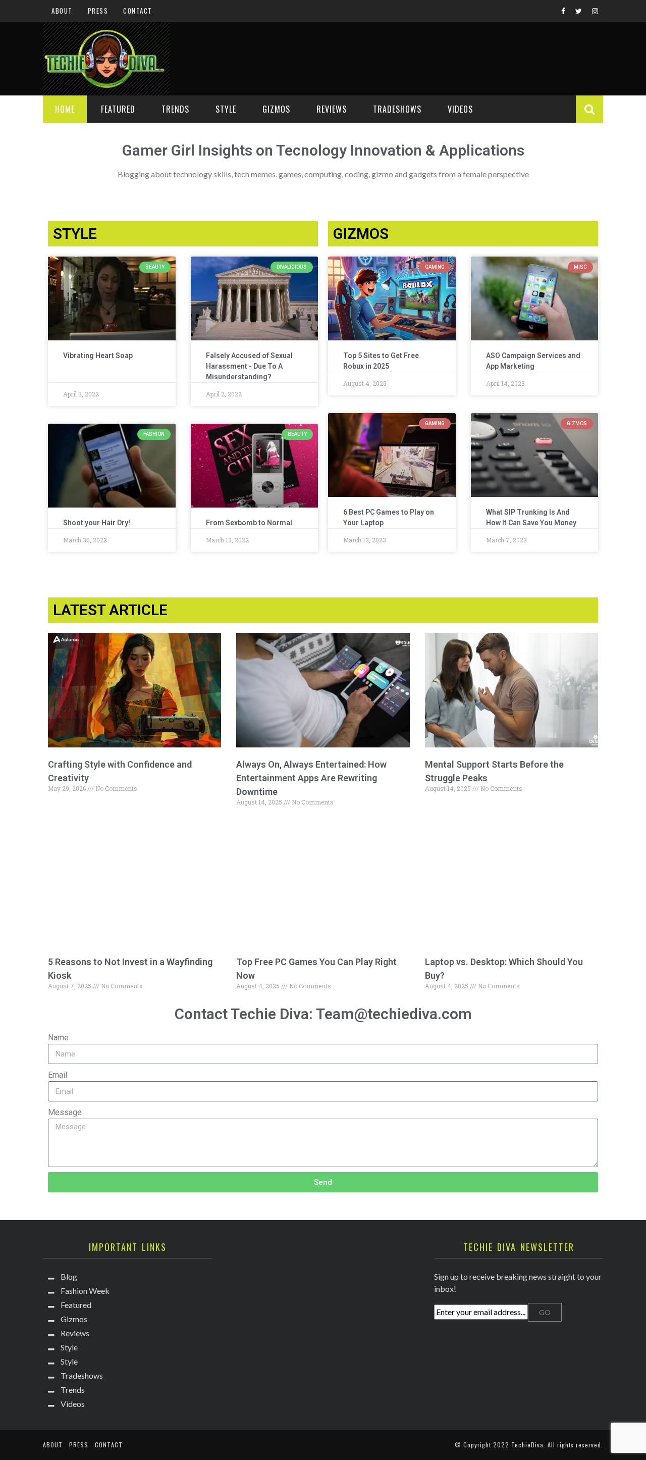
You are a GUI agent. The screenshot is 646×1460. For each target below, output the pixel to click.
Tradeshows (397, 109)
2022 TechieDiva (518, 1444)
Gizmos (276, 109)
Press (98, 11)
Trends (175, 109)
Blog (69, 1276)
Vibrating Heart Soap (98, 355)
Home (65, 109)
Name (58, 1037)
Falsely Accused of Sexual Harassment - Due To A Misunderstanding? (249, 366)
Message (65, 1112)
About (62, 11)
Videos (460, 109)
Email (57, 1075)
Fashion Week (85, 1290)
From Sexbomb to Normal (249, 523)
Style (226, 109)
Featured (118, 109)
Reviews (331, 109)
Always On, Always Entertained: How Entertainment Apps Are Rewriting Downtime (311, 778)
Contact (137, 11)
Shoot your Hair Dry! (96, 523)
